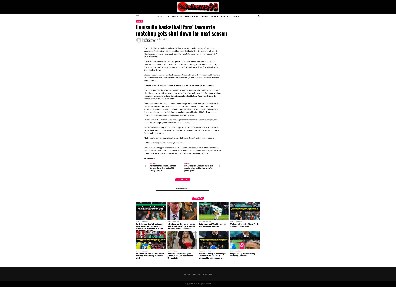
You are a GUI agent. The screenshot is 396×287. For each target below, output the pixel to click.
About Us (236, 16)
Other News (204, 16)
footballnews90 (149, 41)
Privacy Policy (226, 16)
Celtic (167, 16)
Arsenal (159, 16)
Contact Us (214, 16)
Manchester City (177, 16)
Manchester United (191, 16)
